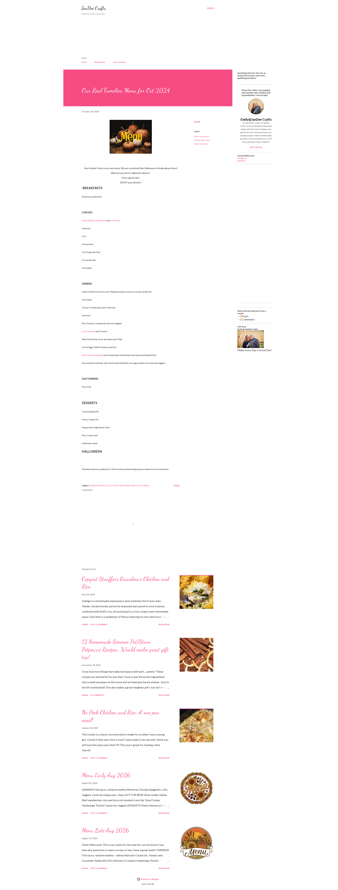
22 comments (97, 695)
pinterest (241, 160)
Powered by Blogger (149, 879)
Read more (164, 624)
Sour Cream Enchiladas (92, 355)
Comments (248, 319)
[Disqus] (255, 199)
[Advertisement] (147, 36)
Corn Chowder (88, 331)
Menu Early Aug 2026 (106, 775)
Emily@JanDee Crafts (256, 119)
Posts (244, 316)
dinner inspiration (201, 136)
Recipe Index (99, 62)
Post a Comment (99, 624)
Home (84, 62)
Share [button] (197, 122)
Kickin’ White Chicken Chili (94, 220)
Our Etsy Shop (119, 62)
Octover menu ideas (202, 140)
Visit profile (256, 147)
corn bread (115, 220)
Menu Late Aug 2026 (105, 830)
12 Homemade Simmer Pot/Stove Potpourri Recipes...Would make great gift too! (125, 649)
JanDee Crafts (93, 8)
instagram (242, 158)
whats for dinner (201, 144)
